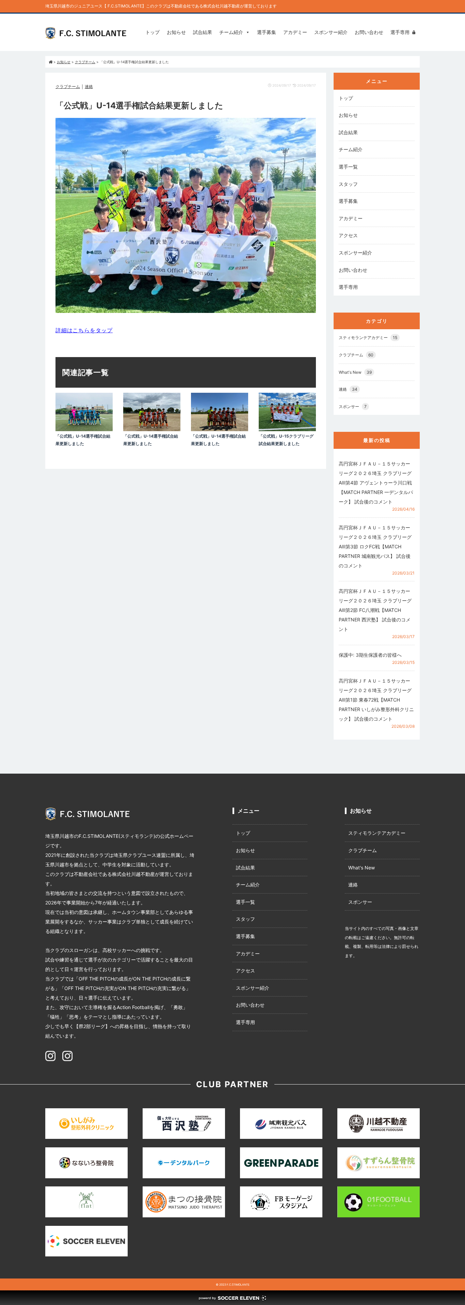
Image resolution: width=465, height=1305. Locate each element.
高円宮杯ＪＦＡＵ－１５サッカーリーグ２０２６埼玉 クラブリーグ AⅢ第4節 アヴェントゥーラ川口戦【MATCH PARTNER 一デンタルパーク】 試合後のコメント (376, 483)
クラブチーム (67, 86)
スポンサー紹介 (331, 32)
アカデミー (295, 32)
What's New (355, 372)
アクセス (348, 235)
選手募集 (266, 32)
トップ (152, 32)
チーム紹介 (231, 32)
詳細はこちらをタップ (84, 330)
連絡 (89, 86)
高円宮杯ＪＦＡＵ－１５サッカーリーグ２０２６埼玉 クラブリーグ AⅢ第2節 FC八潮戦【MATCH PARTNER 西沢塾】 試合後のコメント (375, 610)
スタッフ (348, 184)
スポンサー (353, 406)
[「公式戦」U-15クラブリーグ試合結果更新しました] (287, 429)
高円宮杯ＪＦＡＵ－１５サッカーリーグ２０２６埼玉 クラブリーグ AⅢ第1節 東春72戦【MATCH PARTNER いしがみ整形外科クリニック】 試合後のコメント (376, 700)
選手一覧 (348, 167)
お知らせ (176, 32)
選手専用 (400, 32)
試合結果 (202, 32)
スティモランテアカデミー (368, 337)
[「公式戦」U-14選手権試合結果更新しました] (84, 429)
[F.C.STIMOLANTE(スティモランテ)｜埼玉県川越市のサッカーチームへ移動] (50, 62)
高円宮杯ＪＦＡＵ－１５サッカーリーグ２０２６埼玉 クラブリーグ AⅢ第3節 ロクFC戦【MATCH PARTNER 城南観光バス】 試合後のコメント (375, 546)
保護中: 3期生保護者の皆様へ (370, 655)
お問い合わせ (369, 32)
